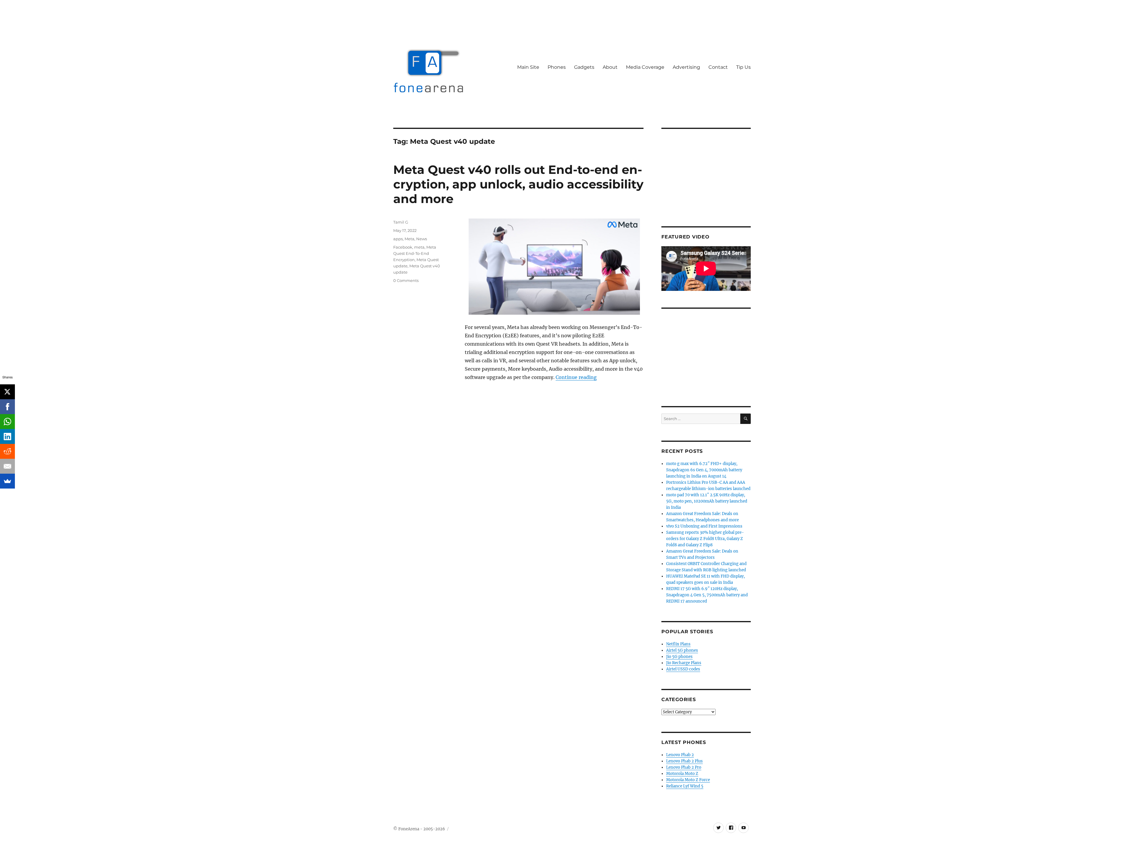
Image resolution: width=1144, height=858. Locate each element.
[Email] (7, 466)
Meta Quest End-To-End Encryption (414, 253)
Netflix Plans (678, 644)
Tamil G (400, 222)
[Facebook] (7, 406)
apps (398, 238)
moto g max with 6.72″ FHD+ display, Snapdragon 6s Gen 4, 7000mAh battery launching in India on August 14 (704, 470)
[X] (7, 391)
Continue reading (576, 377)
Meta (409, 238)
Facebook (402, 247)
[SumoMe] (7, 481)
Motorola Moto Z (682, 773)
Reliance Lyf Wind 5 (684, 786)
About (610, 67)
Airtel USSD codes (683, 669)
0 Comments (406, 280)
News (421, 238)
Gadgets (584, 67)
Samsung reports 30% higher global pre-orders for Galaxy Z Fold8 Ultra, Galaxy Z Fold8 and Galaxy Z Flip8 (705, 538)
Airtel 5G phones (682, 650)
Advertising (686, 67)
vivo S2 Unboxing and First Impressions (704, 526)
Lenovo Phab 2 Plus (684, 761)
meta (419, 247)
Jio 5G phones (679, 656)
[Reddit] (7, 451)
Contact (718, 67)
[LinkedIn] (7, 436)
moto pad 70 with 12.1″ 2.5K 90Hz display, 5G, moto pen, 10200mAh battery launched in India (706, 501)
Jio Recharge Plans (683, 662)
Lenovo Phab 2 (680, 754)
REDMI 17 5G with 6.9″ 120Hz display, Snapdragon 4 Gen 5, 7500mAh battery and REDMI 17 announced (707, 595)
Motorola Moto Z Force (688, 779)
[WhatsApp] (7, 421)
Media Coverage (645, 67)
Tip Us (743, 67)
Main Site (528, 67)
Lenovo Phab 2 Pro (683, 767)
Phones (557, 67)
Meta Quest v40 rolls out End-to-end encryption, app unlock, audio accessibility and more (518, 184)
